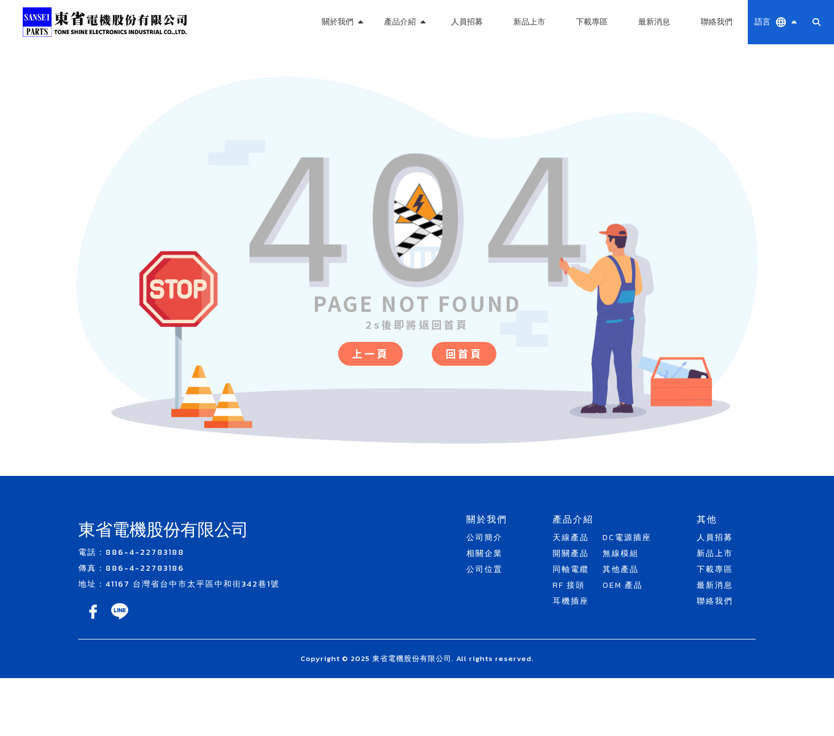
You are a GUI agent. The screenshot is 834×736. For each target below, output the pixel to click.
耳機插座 (571, 601)
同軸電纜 (571, 569)
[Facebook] (94, 619)
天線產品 (571, 537)
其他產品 (404, 78)
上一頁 (370, 353)
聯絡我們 (716, 22)
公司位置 (484, 569)
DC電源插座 (627, 537)
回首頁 (464, 353)
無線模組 (404, 51)
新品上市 (529, 22)
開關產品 (571, 553)
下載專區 (592, 22)
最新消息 (654, 22)
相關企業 (484, 553)
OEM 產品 (404, 105)
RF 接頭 (569, 585)
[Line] (119, 619)
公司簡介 (484, 537)
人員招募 (467, 22)
